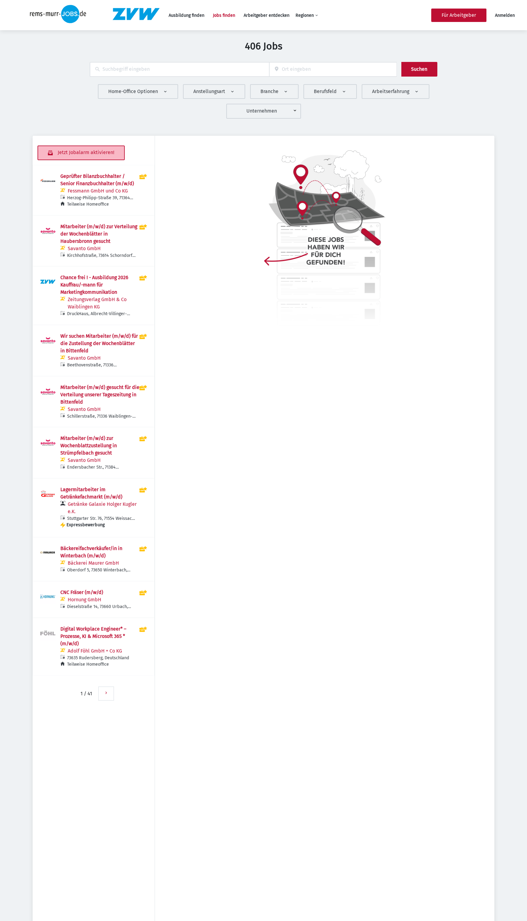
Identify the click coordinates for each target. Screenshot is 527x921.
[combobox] (179, 69)
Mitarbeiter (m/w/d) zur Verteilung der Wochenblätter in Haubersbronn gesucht (98, 234)
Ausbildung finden (186, 15)
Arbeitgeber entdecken (266, 15)
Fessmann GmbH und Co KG (98, 191)
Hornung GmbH (84, 600)
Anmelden (505, 15)
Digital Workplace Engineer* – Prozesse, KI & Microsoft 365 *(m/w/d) (93, 636)
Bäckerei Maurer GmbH (93, 563)
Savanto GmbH (84, 248)
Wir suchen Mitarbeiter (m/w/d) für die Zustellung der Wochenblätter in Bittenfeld (99, 343)
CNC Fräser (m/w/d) (81, 592)
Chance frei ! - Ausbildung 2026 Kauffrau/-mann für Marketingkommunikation (94, 285)
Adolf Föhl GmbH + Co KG (95, 651)
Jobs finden (224, 15)
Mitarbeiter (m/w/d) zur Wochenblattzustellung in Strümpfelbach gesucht (88, 445)
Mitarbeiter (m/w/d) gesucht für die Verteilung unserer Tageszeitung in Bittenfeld (99, 394)
